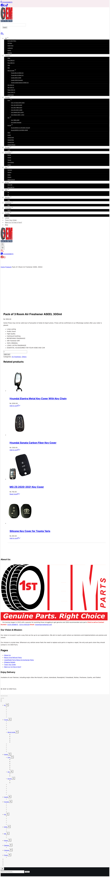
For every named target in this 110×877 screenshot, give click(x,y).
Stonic (9, 174)
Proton (6, 855)
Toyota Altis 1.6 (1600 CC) (17, 73)
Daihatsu (6, 845)
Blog (6, 225)
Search (5, 27)
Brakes (9, 50)
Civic (9, 757)
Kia (5, 814)
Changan (6, 850)
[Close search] (2, 868)
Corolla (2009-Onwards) (17, 80)
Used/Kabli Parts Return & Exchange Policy (19, 660)
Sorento (9, 172)
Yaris (9, 65)
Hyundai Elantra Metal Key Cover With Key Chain (38, 398)
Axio (9, 67)
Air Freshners (16, 357)
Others (24, 357)
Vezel (9, 132)
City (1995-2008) (15, 120)
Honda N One (11, 142)
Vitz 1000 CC (11, 85)
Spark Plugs (10, 45)
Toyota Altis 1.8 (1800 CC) (17, 75)
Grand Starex (11, 162)
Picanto (9, 177)
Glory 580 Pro (11, 187)
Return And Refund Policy (13, 657)
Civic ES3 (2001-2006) (16, 110)
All (4, 705)
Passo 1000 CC (11, 90)
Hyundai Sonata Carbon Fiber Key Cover (33, 442)
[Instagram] (4, 6)
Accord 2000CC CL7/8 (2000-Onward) (20, 127)
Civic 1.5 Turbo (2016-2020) (17, 102)
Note (9, 200)
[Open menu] (3, 248)
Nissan (6, 840)
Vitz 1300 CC (11, 87)
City (9, 772)
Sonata (9, 157)
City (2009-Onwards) (16, 122)
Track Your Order (11, 220)
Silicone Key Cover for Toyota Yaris (30, 531)
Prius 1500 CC (11, 60)
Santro (9, 164)
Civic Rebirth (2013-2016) (17, 112)
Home (3, 267)
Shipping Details (9, 662)
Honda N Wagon (11, 144)
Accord (10, 778)
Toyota (6, 719)
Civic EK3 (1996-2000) (16, 107)
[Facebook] (2, 6)
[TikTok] (7, 6)
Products (8, 267)
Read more (13, 494)
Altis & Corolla (11, 732)
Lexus (7, 218)
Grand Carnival (11, 179)
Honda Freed (11, 137)
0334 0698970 (12, 624)
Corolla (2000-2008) (16, 77)
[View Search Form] (2, 244)
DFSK (5, 827)
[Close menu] (1, 700)
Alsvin (9, 210)
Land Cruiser (11, 94)
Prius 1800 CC (11, 62)
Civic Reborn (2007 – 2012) (17, 114)
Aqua (9, 58)
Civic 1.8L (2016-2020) (16, 105)
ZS (8, 194)
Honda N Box (11, 140)
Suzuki (6, 797)
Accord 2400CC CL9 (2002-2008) (19, 130)
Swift (9, 150)
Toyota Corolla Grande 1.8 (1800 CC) (20, 82)
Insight (9, 135)
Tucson (9, 160)
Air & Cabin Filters (12, 40)
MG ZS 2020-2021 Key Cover (27, 486)
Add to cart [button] (14, 406)
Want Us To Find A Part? (13, 222)
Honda (6, 754)
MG (5, 833)
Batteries (10, 52)
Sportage (10, 170)
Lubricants (10, 48)
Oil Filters (10, 43)
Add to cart (7, 354)
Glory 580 (10, 184)
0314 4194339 (24, 624)
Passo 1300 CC (11, 92)
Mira (9, 205)
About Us (7, 655)
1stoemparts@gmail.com (43, 624)
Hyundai (6, 802)
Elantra (9, 155)
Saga (9, 215)
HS (8, 192)
